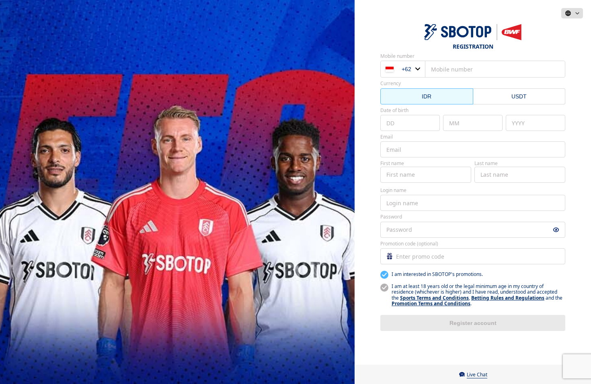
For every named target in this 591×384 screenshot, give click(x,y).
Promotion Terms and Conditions (431, 303)
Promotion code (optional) (409, 244)
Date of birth (394, 110)
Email (386, 137)
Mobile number (397, 56)
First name (392, 163)
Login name (393, 190)
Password (391, 217)
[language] (572, 13)
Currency (390, 83)
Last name (486, 163)
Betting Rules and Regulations (507, 297)
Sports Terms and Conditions (434, 297)
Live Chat (477, 374)
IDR (426, 96)
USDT (519, 96)
